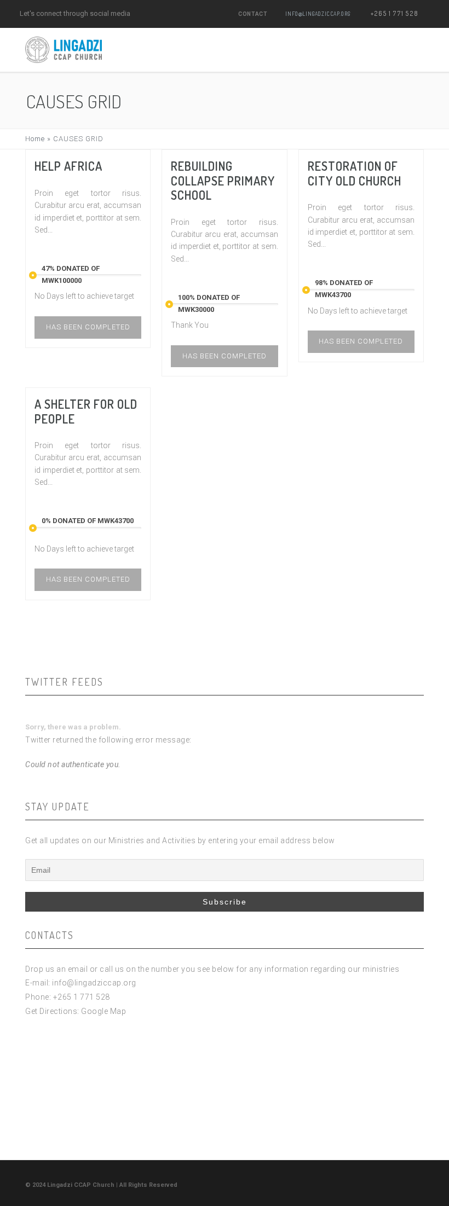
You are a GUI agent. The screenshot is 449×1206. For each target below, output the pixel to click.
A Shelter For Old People (85, 411)
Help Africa (68, 165)
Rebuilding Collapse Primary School (223, 180)
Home (35, 139)
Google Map (103, 1011)
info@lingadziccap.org (317, 13)
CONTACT (252, 14)
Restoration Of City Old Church (354, 173)
